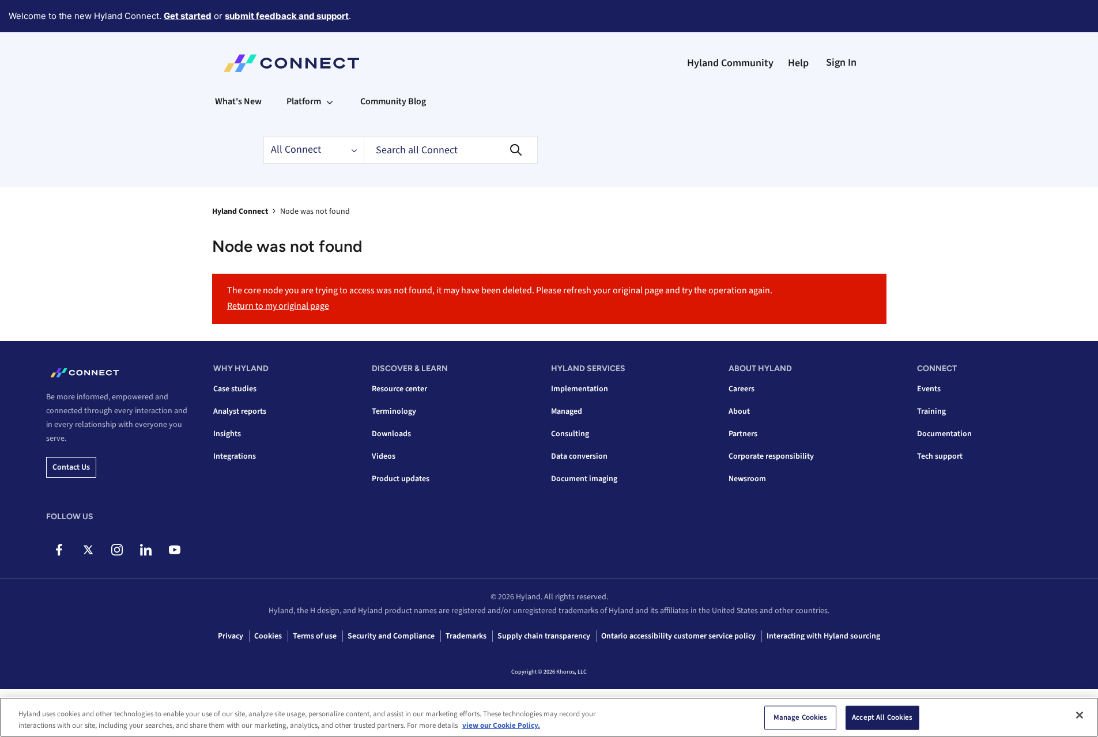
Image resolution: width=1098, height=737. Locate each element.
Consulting (570, 434)
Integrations (234, 456)
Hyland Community (730, 63)
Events (929, 389)
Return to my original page (278, 306)
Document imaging (584, 479)
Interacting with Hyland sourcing (823, 636)
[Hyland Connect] (291, 63)
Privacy (230, 636)
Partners (743, 434)
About (739, 411)
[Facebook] (59, 550)
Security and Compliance (391, 636)
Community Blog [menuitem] (393, 101)
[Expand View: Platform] (329, 101)
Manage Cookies (800, 717)
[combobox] (451, 150)
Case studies (234, 389)
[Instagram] (117, 550)
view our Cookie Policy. (501, 725)
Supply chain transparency (543, 636)
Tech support (940, 456)
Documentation (944, 434)
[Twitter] (88, 550)
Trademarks (466, 636)
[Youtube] (174, 550)
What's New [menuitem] (238, 101)
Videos (383, 456)
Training (931, 411)
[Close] (1079, 715)
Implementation (579, 389)
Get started (188, 15)
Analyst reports (239, 411)
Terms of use (315, 636)
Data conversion (579, 456)
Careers (741, 389)
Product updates (400, 479)
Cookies (268, 636)
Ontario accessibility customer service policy (678, 636)
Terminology (394, 411)
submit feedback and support (287, 15)
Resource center (399, 389)
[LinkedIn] (146, 550)
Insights (227, 434)
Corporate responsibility (771, 456)
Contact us (71, 467)
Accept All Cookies (882, 717)
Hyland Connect (240, 211)
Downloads (391, 434)
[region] (549, 717)
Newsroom (747, 479)
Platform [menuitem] (303, 101)
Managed (566, 411)
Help (798, 63)
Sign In (841, 62)
